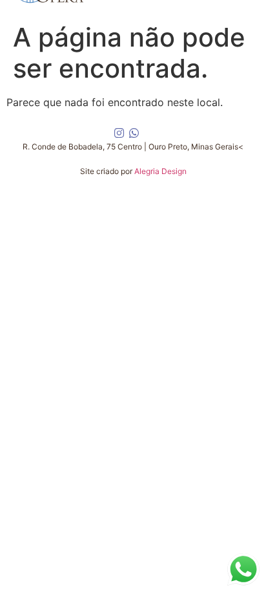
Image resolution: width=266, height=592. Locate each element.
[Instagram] (119, 133)
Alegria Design (160, 171)
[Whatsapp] (134, 133)
